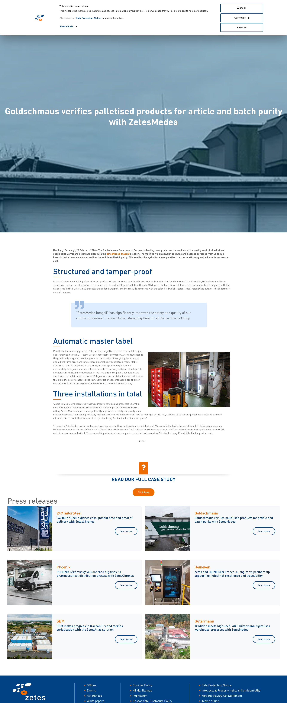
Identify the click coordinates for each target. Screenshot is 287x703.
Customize (240, 17)
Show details (66, 26)
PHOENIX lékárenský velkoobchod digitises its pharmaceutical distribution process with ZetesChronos (95, 573)
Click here (143, 492)
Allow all (241, 8)
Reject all (241, 27)
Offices (91, 685)
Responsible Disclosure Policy (152, 701)
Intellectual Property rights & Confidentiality (231, 690)
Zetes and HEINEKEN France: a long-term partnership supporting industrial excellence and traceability (232, 573)
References (94, 695)
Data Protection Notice (88, 18)
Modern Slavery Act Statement (222, 695)
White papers (95, 701)
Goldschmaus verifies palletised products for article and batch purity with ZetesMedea (233, 519)
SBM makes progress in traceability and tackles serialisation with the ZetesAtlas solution (90, 627)
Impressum (140, 695)
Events (91, 690)
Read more (126, 531)
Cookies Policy (142, 685)
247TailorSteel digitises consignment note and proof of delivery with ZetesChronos (94, 519)
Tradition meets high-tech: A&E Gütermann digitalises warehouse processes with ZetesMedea (232, 627)
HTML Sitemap (142, 690)
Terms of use (210, 701)
